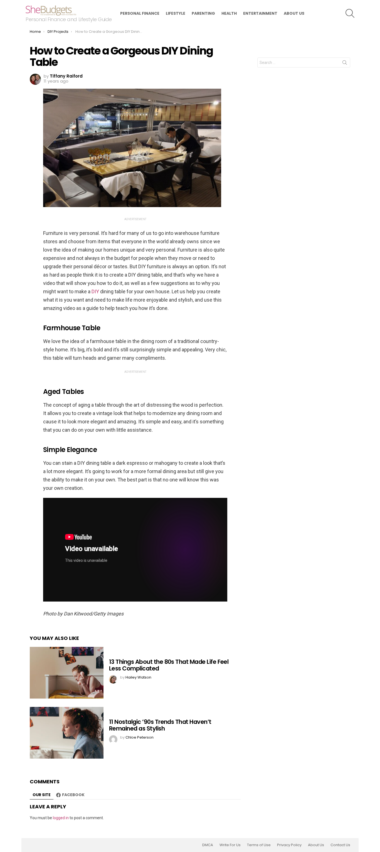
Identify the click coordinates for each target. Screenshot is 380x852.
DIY (96, 291)
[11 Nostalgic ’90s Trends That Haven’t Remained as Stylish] (66, 733)
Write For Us (230, 845)
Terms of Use (259, 845)
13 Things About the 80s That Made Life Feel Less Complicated (168, 665)
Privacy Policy (289, 845)
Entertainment (260, 13)
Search (344, 64)
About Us (294, 13)
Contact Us (340, 845)
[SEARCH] (350, 13)
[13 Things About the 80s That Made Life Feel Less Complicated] (66, 673)
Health (229, 13)
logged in (61, 818)
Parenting (203, 13)
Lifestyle (175, 13)
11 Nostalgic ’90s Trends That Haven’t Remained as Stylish (160, 725)
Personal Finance (139, 13)
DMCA (207, 845)
